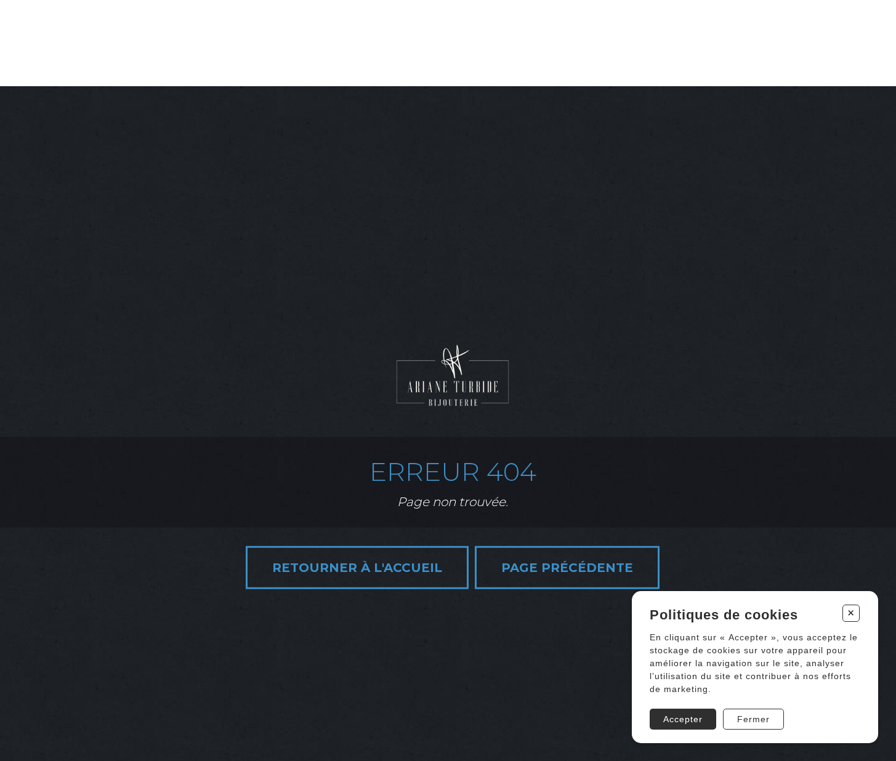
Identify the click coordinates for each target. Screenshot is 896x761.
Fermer (753, 719)
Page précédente (567, 567)
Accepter (683, 719)
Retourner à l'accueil (357, 567)
